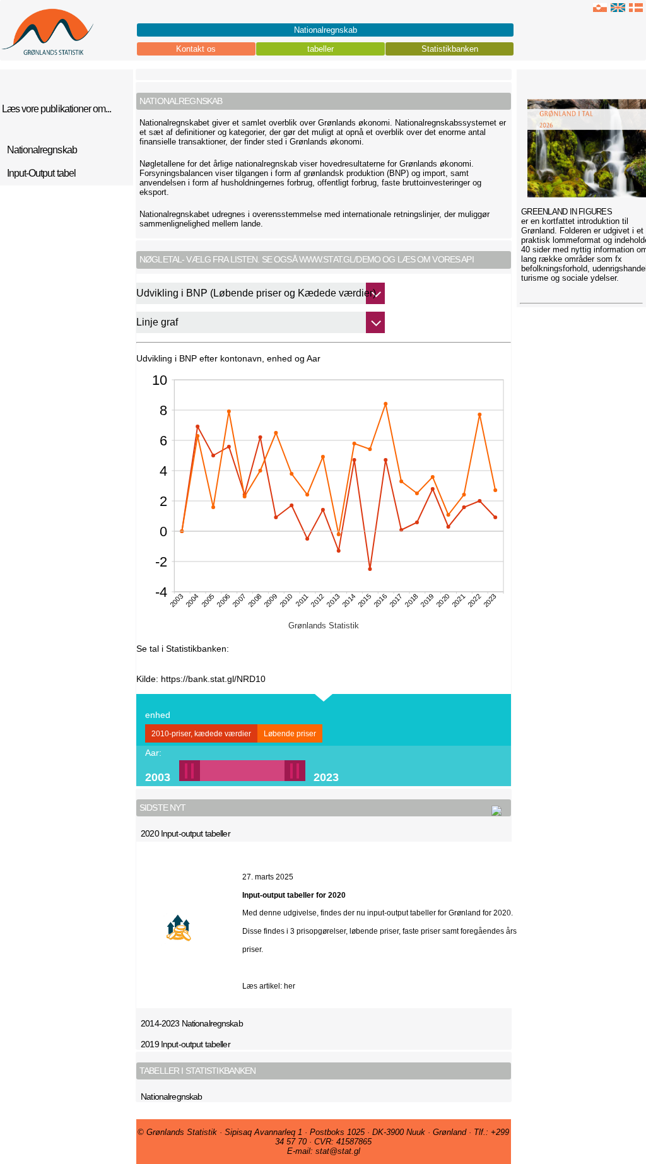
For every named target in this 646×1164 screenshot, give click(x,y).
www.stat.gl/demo (339, 259)
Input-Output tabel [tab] (41, 173)
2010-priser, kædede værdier (201, 733)
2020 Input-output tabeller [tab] (185, 833)
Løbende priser (290, 733)
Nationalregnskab (325, 30)
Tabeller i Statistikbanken (197, 1071)
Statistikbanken (449, 49)
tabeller (320, 49)
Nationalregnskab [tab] (171, 1096)
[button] (232, 770)
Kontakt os (196, 49)
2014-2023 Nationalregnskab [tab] (192, 1023)
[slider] (242, 770)
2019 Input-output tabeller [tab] (185, 1044)
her (289, 986)
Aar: (153, 753)
